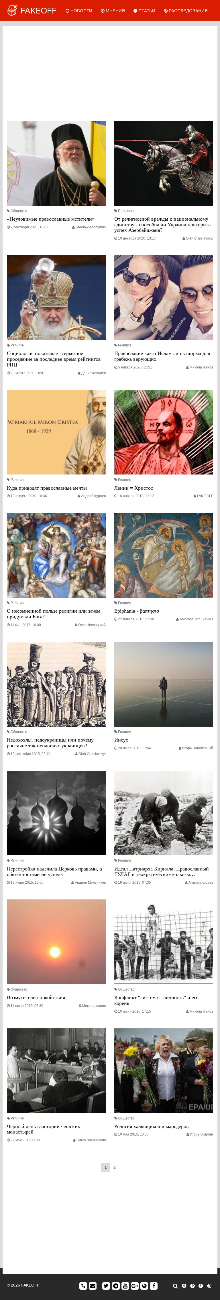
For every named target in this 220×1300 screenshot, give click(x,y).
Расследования (188, 10)
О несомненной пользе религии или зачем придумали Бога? (53, 613)
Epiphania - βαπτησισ (136, 611)
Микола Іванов (201, 367)
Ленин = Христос (133, 488)
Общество (19, 211)
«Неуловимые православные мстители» (51, 219)
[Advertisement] (110, 72)
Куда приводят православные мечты (47, 488)
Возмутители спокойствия (36, 997)
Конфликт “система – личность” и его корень (156, 1000)
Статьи (146, 10)
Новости (80, 10)
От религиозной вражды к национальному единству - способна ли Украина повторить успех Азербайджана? (162, 224)
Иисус (121, 740)
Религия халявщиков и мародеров (151, 1126)
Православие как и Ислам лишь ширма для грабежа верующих (162, 356)
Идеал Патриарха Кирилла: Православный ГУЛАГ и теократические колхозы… (161, 871)
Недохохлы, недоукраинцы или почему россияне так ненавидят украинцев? (50, 742)
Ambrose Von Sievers (196, 619)
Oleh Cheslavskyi (199, 238)
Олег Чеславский (92, 625)
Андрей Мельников (90, 883)
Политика (126, 211)
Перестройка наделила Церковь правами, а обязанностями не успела (54, 871)
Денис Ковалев (93, 373)
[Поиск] (175, 1286)
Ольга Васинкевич (91, 1140)
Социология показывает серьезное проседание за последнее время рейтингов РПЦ (54, 359)
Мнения (115, 10)
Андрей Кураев (93, 496)
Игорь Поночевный (197, 748)
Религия (17, 345)
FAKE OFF (205, 496)
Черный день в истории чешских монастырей (43, 1129)
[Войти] (209, 1286)
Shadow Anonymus (91, 227)
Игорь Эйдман (201, 1134)
